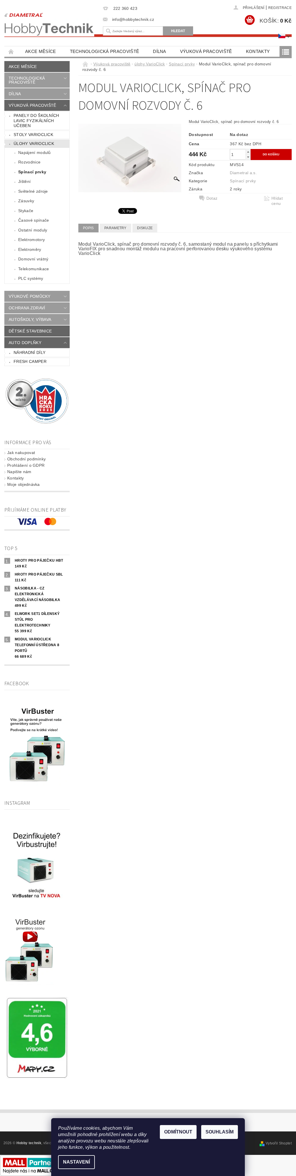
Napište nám (19, 471)
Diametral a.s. (243, 172)
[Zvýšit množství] (248, 152)
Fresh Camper (30, 361)
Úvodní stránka (11, 51)
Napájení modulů (34, 152)
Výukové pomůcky (30, 296)
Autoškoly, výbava (30, 319)
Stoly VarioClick (33, 134)
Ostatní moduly (32, 230)
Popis (88, 228)
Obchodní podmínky (26, 459)
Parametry (115, 228)
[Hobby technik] (49, 23)
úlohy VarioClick (34, 143)
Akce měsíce (40, 51)
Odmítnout (178, 1131)
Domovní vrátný (33, 259)
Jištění (24, 181)
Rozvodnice (29, 162)
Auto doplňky (25, 342)
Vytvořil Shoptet (279, 1143)
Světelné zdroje (33, 191)
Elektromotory (31, 239)
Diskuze (145, 228)
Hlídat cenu (277, 201)
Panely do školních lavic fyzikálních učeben (36, 120)
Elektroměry (29, 249)
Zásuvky (26, 201)
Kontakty (258, 51)
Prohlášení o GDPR (26, 465)
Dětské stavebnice (30, 331)
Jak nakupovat (21, 452)
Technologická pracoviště (104, 51)
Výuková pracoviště (206, 51)
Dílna (159, 51)
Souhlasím (220, 1131)
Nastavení (76, 1162)
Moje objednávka (23, 484)
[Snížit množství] (248, 157)
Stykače (25, 210)
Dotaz (212, 198)
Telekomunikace (33, 269)
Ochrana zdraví (27, 308)
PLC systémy (30, 278)
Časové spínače (33, 220)
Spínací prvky (32, 172)
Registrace (280, 8)
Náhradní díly (29, 352)
